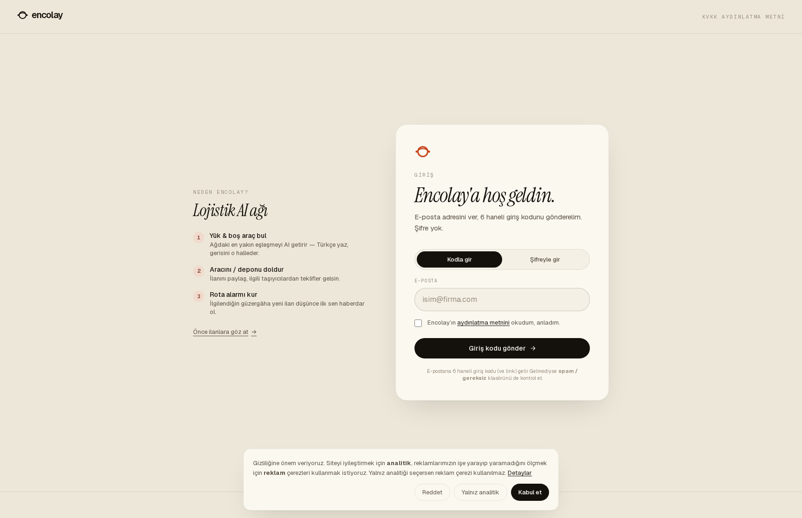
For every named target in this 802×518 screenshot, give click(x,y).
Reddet (432, 492)
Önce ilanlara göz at (225, 332)
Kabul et (530, 492)
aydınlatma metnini (483, 322)
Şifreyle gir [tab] (545, 259)
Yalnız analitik (480, 492)
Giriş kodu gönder (497, 348)
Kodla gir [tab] (459, 259)
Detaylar (520, 473)
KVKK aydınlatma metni (743, 16)
